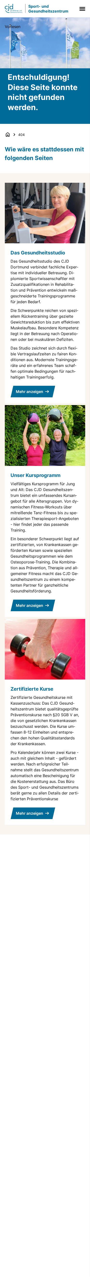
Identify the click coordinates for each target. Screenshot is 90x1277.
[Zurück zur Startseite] (8, 134)
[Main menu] (81, 9)
